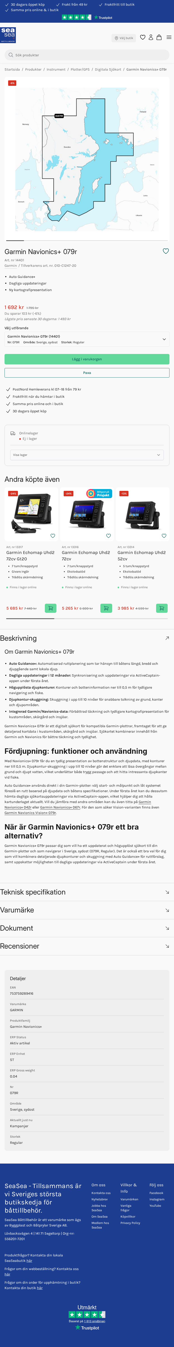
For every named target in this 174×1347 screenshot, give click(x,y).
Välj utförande (16, 328)
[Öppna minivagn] (159, 37)
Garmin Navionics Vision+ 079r (30, 813)
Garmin (11, 265)
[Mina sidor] (151, 37)
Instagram (157, 1199)
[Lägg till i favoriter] (52, 535)
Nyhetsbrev (100, 1199)
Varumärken (129, 1199)
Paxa (87, 373)
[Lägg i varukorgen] (50, 608)
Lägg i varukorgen (87, 359)
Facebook (156, 1193)
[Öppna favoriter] (143, 37)
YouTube (155, 1206)
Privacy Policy (130, 1223)
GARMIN (16, 1010)
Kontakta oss (101, 1193)
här (29, 1260)
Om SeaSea (100, 1216)
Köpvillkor (128, 1216)
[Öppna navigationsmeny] (169, 37)
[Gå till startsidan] (8, 35)
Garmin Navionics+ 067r (60, 807)
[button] (87, 638)
